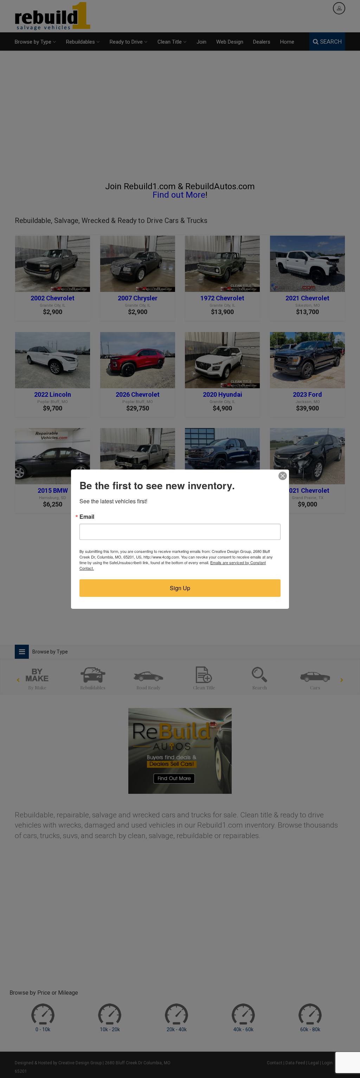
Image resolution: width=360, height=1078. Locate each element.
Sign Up (180, 588)
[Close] (282, 476)
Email (86, 516)
